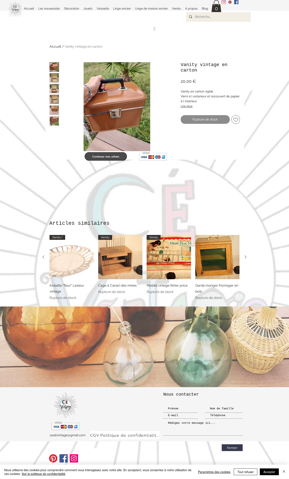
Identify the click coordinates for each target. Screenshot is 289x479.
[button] (216, 6)
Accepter (269, 472)
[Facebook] (63, 458)
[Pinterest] (53, 458)
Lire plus (187, 106)
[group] (144, 268)
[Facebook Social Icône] (236, 2)
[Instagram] (224, 2)
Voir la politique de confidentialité (43, 474)
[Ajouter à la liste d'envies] (235, 119)
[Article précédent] (43, 257)
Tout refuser (245, 472)
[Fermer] (283, 472)
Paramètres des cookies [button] (214, 472)
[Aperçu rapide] (217, 257)
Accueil (55, 46)
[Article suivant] (245, 257)
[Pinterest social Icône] (230, 2)
